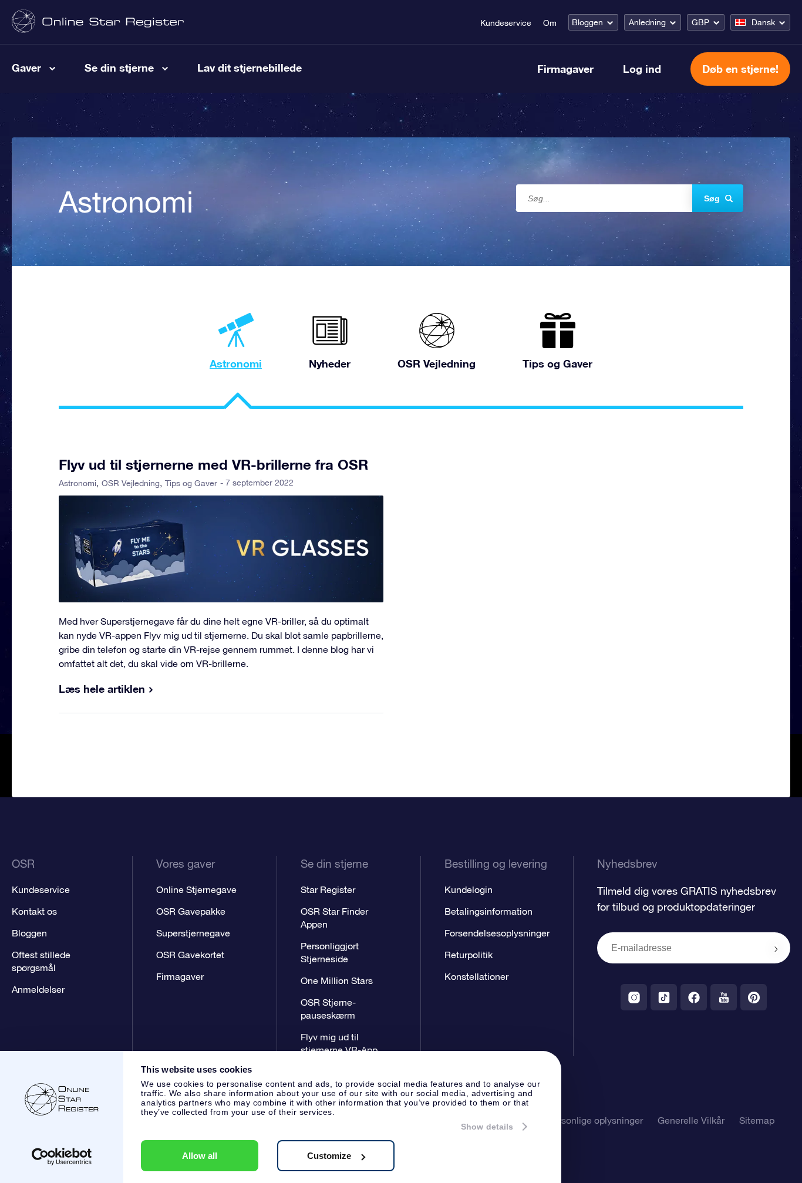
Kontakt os (34, 911)
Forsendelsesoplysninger (497, 933)
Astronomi (77, 483)
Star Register (328, 889)
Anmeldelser (38, 989)
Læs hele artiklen (102, 688)
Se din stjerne (119, 67)
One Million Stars (337, 980)
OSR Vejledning (131, 483)
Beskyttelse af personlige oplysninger (564, 1120)
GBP (700, 22)
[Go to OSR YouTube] (723, 997)
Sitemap (756, 1120)
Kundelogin (468, 889)
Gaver (26, 67)
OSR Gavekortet (190, 954)
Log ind (642, 68)
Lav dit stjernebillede (249, 67)
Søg (712, 198)
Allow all (199, 1156)
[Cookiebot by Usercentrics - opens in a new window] (62, 1156)
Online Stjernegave (196, 889)
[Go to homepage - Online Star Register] (98, 22)
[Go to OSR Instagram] (634, 997)
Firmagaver (565, 68)
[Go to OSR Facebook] (693, 997)
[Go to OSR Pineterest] (753, 997)
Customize (329, 1156)
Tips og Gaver (191, 483)
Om (550, 23)
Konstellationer (476, 976)
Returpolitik (468, 954)
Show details (487, 1126)
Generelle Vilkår (691, 1120)
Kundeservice (505, 23)
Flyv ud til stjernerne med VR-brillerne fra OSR (213, 464)
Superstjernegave (193, 933)
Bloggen (587, 22)
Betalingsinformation (488, 911)
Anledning (647, 22)
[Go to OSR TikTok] (664, 997)
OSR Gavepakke (190, 911)
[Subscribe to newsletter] (776, 948)
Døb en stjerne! (740, 68)
